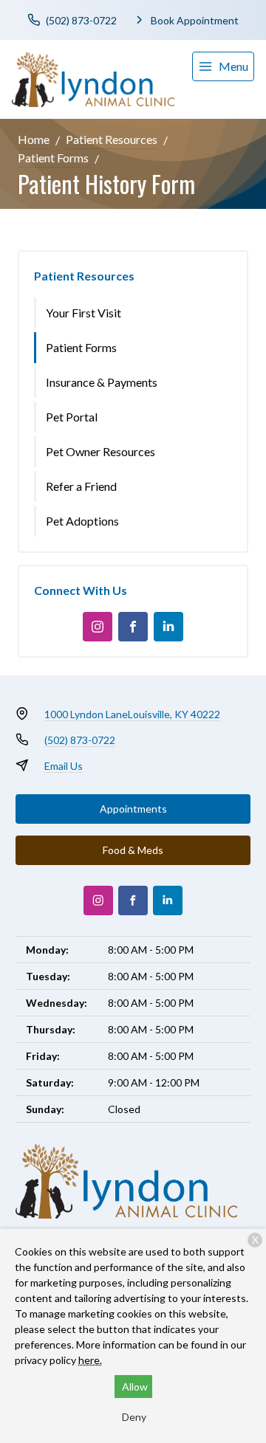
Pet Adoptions (82, 521)
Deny (134, 1417)
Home (34, 139)
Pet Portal (72, 417)
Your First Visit (83, 313)
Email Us (63, 766)
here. (90, 1360)
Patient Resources (111, 139)
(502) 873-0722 (79, 740)
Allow (135, 1386)
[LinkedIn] (168, 626)
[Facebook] (133, 626)
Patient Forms (53, 158)
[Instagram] (97, 626)
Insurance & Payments (101, 382)
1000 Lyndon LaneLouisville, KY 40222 (132, 714)
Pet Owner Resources (100, 451)
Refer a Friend (81, 486)
